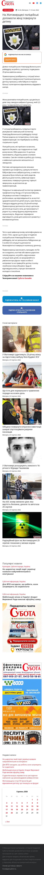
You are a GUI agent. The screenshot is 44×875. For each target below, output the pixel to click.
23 (37, 809)
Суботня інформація (10, 581)
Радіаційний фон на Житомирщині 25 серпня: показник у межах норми (21, 541)
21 (27, 809)
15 (32, 806)
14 (27, 806)
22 (32, 809)
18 (12, 809)
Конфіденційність (9, 869)
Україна (27, 566)
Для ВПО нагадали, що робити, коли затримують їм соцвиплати (20, 585)
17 (7, 809)
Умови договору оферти (12, 866)
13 (22, 806)
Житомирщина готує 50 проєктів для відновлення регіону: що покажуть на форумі (20, 782)
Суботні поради (17, 566)
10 (7, 806)
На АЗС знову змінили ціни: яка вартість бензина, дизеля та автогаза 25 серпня (20, 504)
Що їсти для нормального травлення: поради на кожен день (20, 392)
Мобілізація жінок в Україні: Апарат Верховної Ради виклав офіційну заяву (21, 598)
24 (7, 813)
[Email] (30, 3)
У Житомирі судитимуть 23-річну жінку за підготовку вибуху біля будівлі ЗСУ (21, 355)
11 (12, 806)
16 (37, 806)
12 (17, 806)
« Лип (7, 822)
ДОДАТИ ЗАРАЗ (10, 60)
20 (22, 809)
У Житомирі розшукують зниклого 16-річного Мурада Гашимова (21, 467)
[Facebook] (37, 3)
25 (12, 813)
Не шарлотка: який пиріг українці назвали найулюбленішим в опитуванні (18, 571)
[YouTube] (33, 3)
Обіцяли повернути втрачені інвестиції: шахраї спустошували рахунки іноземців (21, 429)
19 (17, 809)
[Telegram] (40, 3)
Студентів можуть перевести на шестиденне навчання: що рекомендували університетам (20, 776)
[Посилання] (8, 3)
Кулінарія (6, 566)
